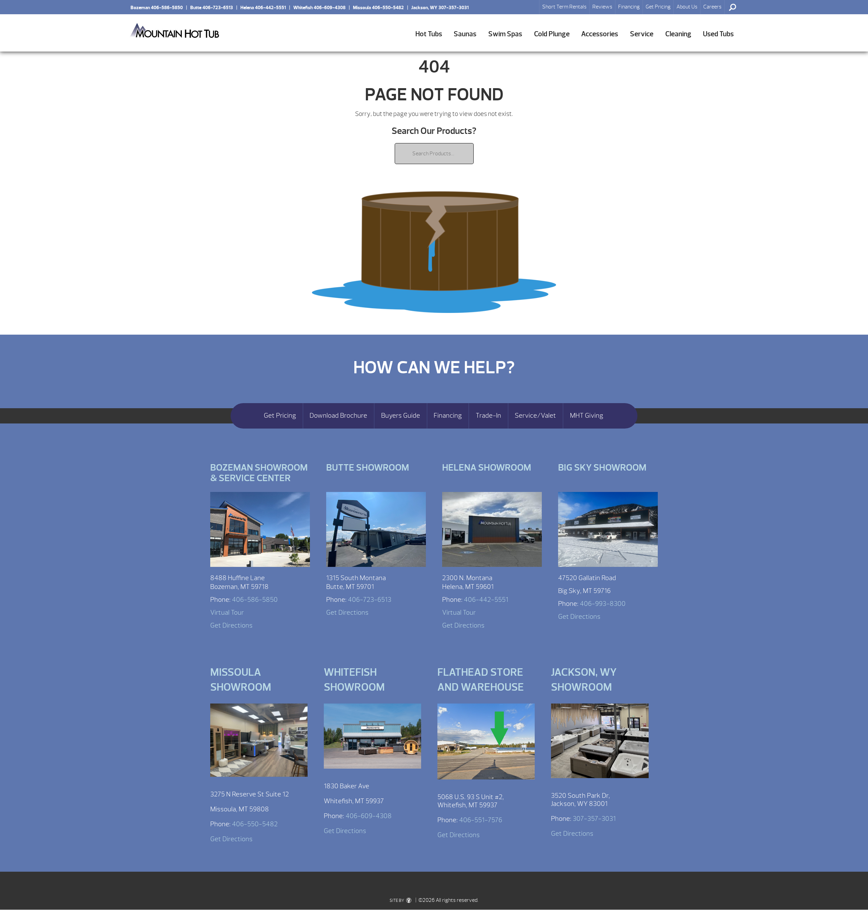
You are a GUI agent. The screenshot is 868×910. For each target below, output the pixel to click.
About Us (686, 6)
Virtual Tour (227, 612)
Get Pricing (658, 6)
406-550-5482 (255, 824)
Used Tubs (718, 34)
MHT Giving (586, 416)
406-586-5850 (255, 599)
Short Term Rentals (564, 6)
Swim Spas (505, 34)
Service (641, 34)
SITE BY (397, 900)
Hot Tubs (428, 34)
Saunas (465, 34)
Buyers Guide (400, 416)
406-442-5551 (486, 599)
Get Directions (231, 625)
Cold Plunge (552, 34)
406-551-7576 (480, 820)
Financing (629, 6)
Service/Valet (535, 416)
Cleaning (678, 34)
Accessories (599, 34)
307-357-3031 (594, 818)
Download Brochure (338, 416)
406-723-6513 (369, 599)
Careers (712, 6)
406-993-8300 (603, 603)
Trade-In (488, 416)
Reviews (602, 6)
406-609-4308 (369, 816)
